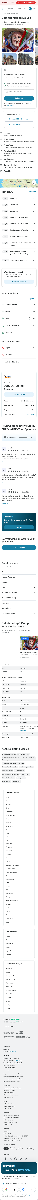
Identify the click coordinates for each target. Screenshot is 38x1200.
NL (31, 1148)
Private (8, 1008)
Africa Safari (9, 986)
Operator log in (8, 1097)
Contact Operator (15, 124)
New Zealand (10, 843)
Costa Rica (9, 918)
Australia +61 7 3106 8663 (12, 1140)
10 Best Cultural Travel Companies (13, 763)
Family (8, 1004)
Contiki (8, 936)
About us (6, 1049)
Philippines (9, 847)
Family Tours (21, 778)
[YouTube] (26, 1159)
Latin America (10, 811)
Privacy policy (9, 105)
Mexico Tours (25, 774)
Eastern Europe (10, 868)
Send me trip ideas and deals (16, 1183)
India (7, 837)
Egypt (7, 819)
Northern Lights (10, 979)
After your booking (9, 1065)
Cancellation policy (9, 1067)
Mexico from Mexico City (9, 767)
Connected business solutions (13, 1079)
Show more (5, 462)
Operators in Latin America (10, 774)
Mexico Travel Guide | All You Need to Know (15, 754)
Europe (8, 808)
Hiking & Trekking (11, 976)
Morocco (8, 822)
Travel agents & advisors (11, 1115)
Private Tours (6, 781)
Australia (8, 804)
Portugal (8, 897)
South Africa (9, 826)
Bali (7, 829)
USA (7, 922)
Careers (10, 1051)
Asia (7, 801)
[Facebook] (5, 1159)
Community (7, 1070)
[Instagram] (16, 1159)
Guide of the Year (9, 1104)
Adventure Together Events (12, 1081)
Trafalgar (8, 954)
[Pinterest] (21, 1159)
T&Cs (31, 103)
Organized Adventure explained (13, 1076)
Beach (8, 1001)
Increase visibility (9, 1092)
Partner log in (8, 1124)
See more (23, 730)
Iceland (8, 882)
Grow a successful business (12, 1088)
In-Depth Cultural (11, 990)
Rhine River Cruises (12, 900)
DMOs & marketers (9, 1120)
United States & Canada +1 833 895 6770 (16, 1136)
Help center (7, 1133)
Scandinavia (9, 893)
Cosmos (8, 940)
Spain (7, 907)
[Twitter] (10, 1159)
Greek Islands (10, 879)
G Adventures (10, 943)
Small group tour (7, 770)
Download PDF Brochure (18, 119)
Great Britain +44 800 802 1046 (13, 1138)
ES (19, 1148)
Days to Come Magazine (11, 1058)
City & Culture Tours (8, 778)
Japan (8, 840)
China (7, 833)
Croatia (8, 861)
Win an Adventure (12, 1060)
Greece (8, 876)
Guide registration (9, 1106)
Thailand (8, 854)
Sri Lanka (9, 850)
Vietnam (8, 858)
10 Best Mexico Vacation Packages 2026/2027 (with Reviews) (18, 759)
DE (12, 1148)
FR (25, 1148)
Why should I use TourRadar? (13, 1063)
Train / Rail (9, 997)
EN (6, 1148)
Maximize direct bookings (11, 1095)
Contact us (7, 1131)
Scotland (8, 904)
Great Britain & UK (11, 872)
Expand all (32, 192)
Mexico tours (17, 781)
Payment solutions (9, 1090)
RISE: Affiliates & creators (11, 1117)
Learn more (30, 414)
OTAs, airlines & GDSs (10, 1122)
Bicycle (8, 972)
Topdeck (8, 951)
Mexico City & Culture (26, 767)
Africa (7, 797)
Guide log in (7, 1108)
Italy (7, 889)
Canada (8, 915)
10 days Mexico (20, 770)
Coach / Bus (9, 994)
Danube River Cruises (12, 865)
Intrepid (8, 947)
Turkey (8, 911)
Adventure (9, 968)
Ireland (8, 886)
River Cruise (9, 983)
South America (10, 815)
